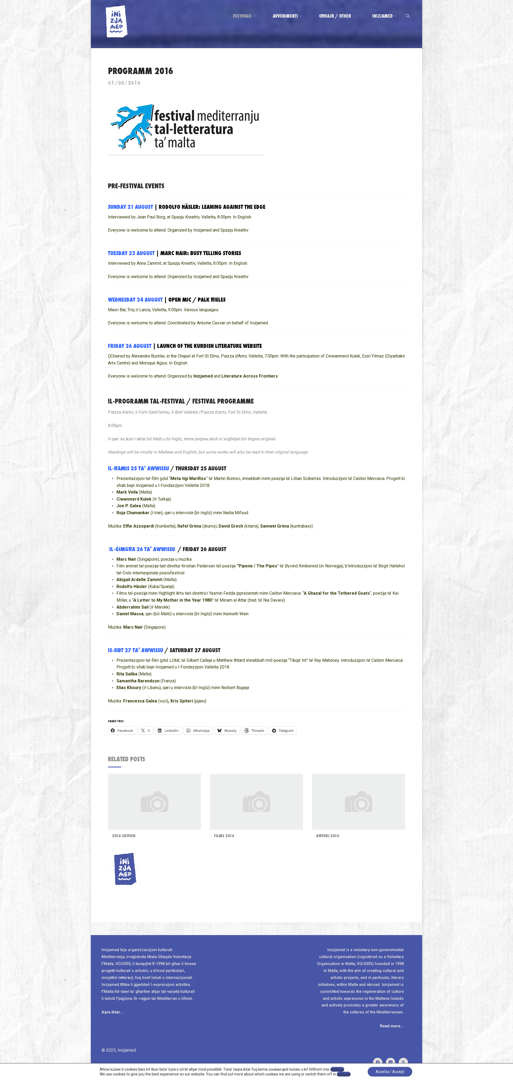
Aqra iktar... (112, 1012)
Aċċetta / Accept (390, 1072)
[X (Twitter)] (403, 1062)
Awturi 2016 (327, 836)
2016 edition (123, 836)
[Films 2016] (256, 801)
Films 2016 (224, 836)
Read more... (392, 1026)
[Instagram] (390, 1062)
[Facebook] (377, 1062)
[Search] (408, 16)
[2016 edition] (154, 801)
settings (337, 1069)
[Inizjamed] (116, 21)
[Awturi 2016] (358, 801)
